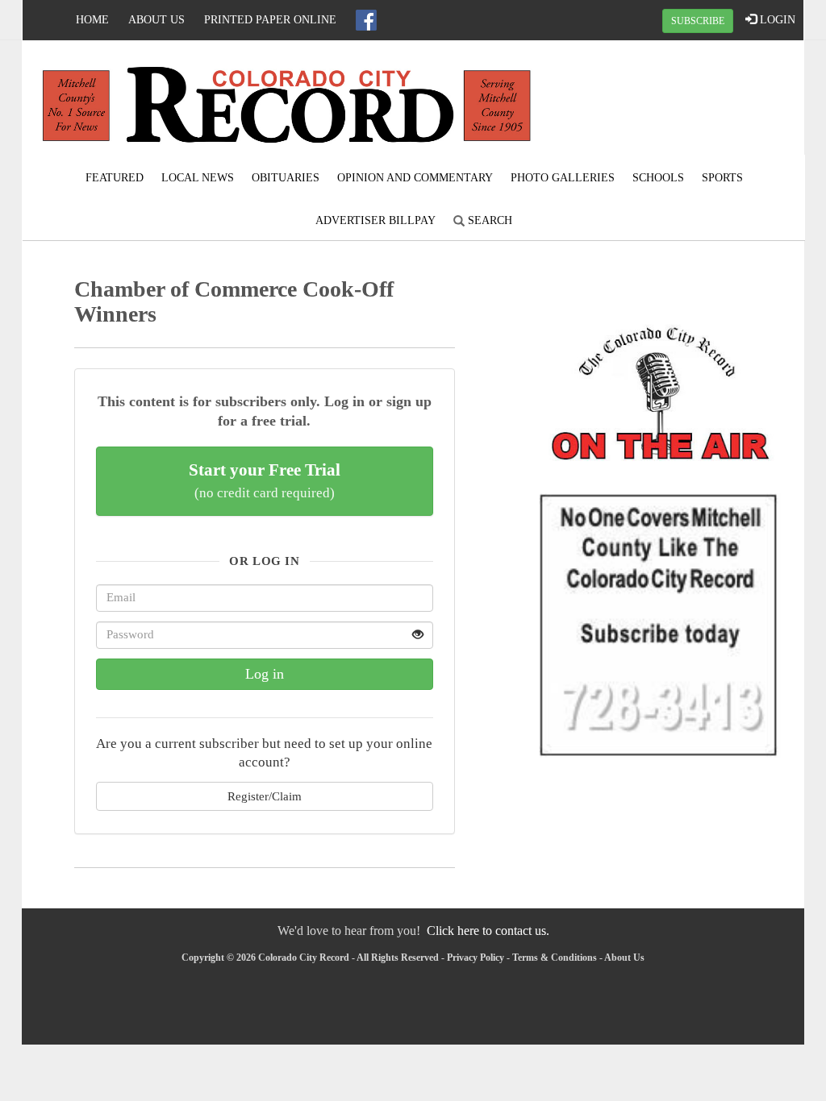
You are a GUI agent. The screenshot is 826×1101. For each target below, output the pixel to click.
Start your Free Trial (264, 480)
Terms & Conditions (554, 957)
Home (92, 20)
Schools (658, 178)
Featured (115, 178)
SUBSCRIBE (697, 21)
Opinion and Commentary (415, 178)
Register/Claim (264, 796)
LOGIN (776, 20)
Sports (722, 178)
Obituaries (285, 178)
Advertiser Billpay (375, 220)
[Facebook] (366, 20)
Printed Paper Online (270, 20)
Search (488, 220)
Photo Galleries (563, 178)
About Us (156, 20)
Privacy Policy (475, 957)
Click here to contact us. (488, 930)
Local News (197, 178)
